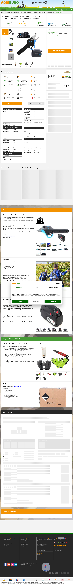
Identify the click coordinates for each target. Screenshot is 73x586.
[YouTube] (8, 567)
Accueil (2, 12)
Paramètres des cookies (24, 547)
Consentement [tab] (19, 287)
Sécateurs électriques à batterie (17, 12)
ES (68, 542)
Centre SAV (39, 543)
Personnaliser (36, 301)
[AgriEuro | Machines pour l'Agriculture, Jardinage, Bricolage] (12, 2)
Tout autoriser (53, 301)
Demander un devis (60, 50)
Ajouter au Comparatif (13, 103)
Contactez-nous (6, 546)
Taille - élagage (7, 12)
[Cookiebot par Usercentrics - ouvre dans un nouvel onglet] (56, 284)
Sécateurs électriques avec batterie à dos (31, 12)
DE (64, 542)
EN (56, 542)
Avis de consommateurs (60, 545)
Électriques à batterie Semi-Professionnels (47, 12)
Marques (5, 540)
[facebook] (5, 567)
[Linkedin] (15, 567)
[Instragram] (12, 567)
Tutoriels (5, 545)
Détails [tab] (36, 287)
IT (60, 542)
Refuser (20, 301)
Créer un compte (40, 555)
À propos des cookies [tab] (53, 287)
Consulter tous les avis (58, 550)
